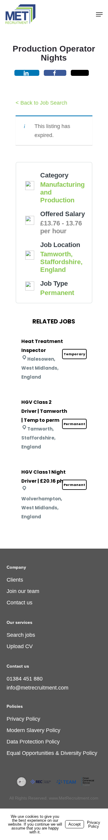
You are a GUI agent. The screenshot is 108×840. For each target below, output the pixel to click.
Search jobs (21, 635)
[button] (99, 14)
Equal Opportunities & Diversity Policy (52, 753)
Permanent (57, 292)
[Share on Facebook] (55, 73)
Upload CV (20, 646)
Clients (15, 580)
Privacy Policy (23, 719)
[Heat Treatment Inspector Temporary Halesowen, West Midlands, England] (54, 333)
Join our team (23, 591)
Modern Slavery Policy (33, 730)
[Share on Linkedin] (26, 73)
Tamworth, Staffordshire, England (61, 261)
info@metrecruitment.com (37, 688)
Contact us (19, 603)
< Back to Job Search (41, 103)
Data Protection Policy (33, 742)
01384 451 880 (25, 679)
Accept (74, 824)
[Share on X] (80, 73)
